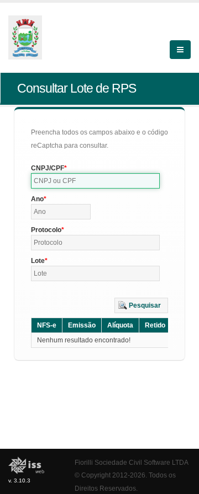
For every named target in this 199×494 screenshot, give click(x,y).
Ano (37, 199)
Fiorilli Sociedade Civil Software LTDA (131, 462)
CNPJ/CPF (47, 168)
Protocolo (46, 230)
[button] (141, 305)
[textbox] (95, 181)
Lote (38, 261)
